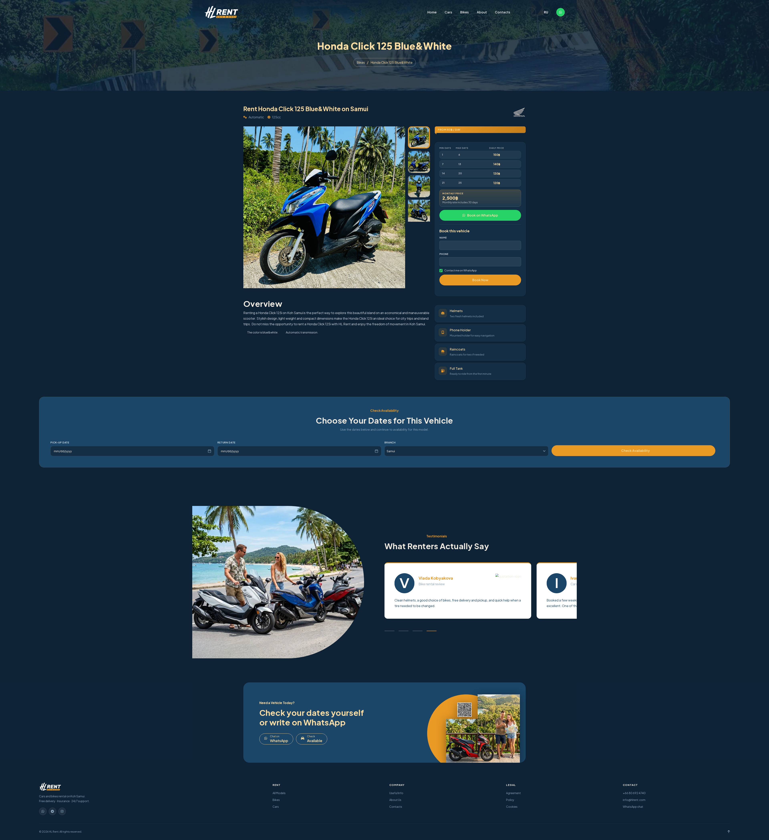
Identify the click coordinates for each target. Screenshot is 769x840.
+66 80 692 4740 (634, 793)
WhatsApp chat (633, 806)
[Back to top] (729, 831)
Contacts (502, 12)
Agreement (513, 793)
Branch (390, 442)
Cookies (511, 806)
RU (546, 12)
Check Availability (635, 450)
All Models (279, 793)
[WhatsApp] (560, 12)
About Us (395, 800)
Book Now (480, 280)
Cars (448, 12)
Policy (510, 800)
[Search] (531, 12)
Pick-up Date (59, 442)
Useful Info (396, 793)
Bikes (464, 12)
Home (432, 12)
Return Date (226, 442)
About (482, 12)
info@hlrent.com (634, 800)
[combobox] (466, 451)
